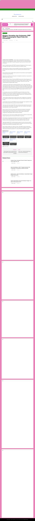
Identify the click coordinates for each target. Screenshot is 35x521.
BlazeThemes (26, 519)
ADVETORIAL (5, 33)
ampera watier (5, 40)
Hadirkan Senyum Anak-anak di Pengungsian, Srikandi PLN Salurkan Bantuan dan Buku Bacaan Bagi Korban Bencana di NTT (21, 24)
